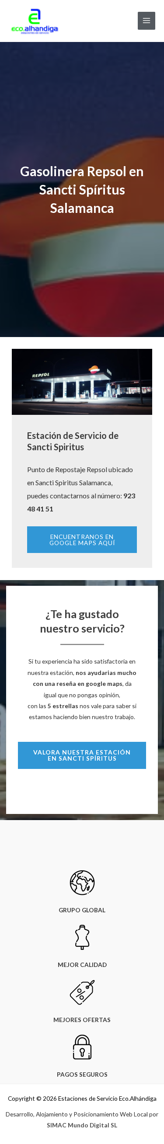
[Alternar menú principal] (147, 21)
